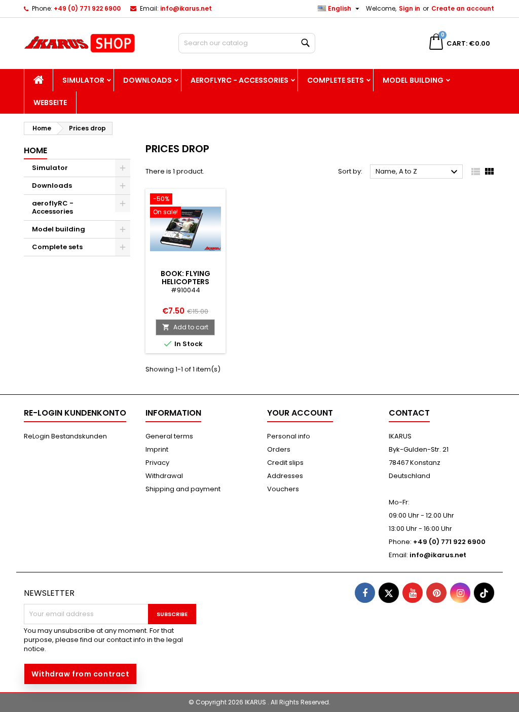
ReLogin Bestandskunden (65, 436)
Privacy (157, 462)
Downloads (147, 80)
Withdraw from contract (80, 674)
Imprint (156, 449)
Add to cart (185, 327)
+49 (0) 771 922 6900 (87, 8)
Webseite (50, 102)
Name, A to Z (418, 172)
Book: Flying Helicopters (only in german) (185, 281)
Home (35, 150)
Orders (278, 449)
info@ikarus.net (186, 8)
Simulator (83, 80)
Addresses (285, 476)
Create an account (462, 8)
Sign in (409, 8)
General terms (169, 436)
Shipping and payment (182, 489)
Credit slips (285, 462)
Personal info (288, 436)
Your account (300, 413)
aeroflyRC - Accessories (239, 80)
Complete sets (335, 80)
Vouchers (283, 489)
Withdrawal (164, 476)
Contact (409, 413)
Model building (413, 80)
